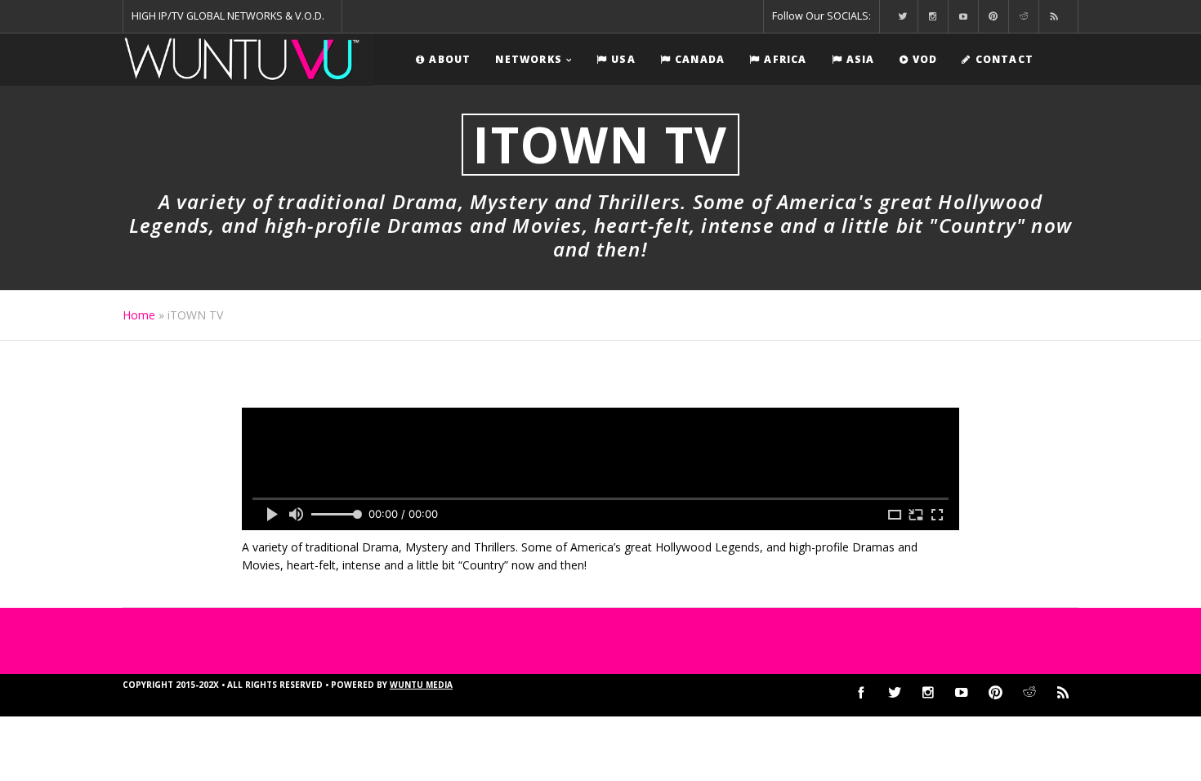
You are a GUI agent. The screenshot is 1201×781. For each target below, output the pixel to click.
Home (139, 315)
